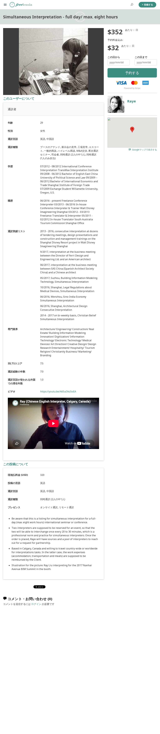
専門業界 (13, 329)
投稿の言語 (14, 483)
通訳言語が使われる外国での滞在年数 (21, 381)
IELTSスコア (15, 363)
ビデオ (11, 391)
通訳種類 (13, 147)
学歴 (10, 166)
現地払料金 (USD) (18, 475)
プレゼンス (14, 507)
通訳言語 (13, 139)
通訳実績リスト (16, 231)
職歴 (10, 200)
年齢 (10, 122)
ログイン (36, 604)
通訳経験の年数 (16, 371)
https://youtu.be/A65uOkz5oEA (58, 391)
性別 (10, 131)
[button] (132, 130)
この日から (114, 57)
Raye (131, 101)
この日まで (141, 57)
